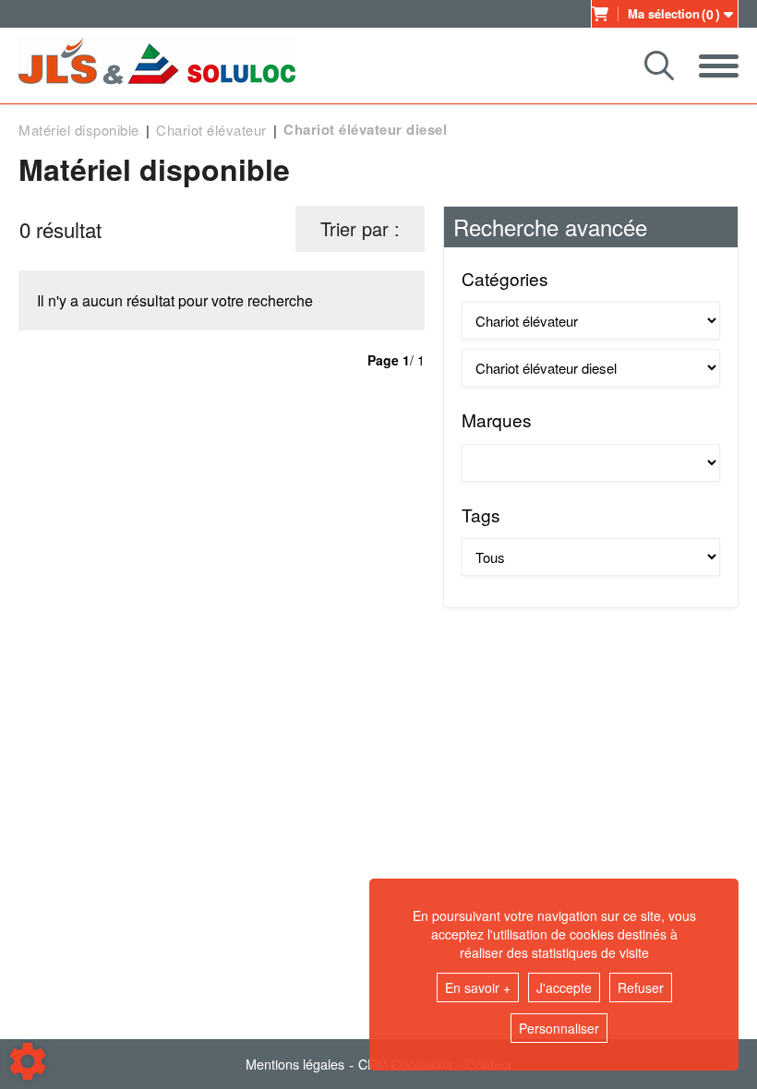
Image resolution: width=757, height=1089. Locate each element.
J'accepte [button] (564, 987)
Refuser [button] (641, 987)
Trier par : (360, 228)
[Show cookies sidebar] (27, 1061)
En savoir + (478, 987)
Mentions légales (295, 1064)
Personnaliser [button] (559, 1028)
